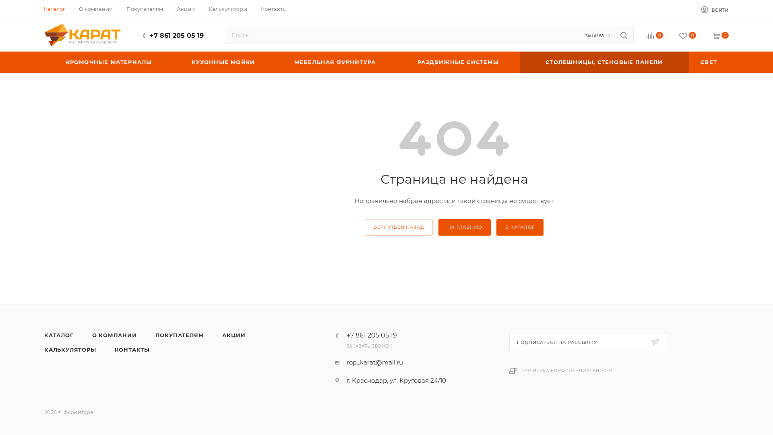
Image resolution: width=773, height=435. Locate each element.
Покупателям (179, 335)
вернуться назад (399, 227)
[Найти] (624, 35)
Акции (233, 335)
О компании (114, 335)
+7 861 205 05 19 (177, 35)
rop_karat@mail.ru (375, 362)
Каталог (59, 335)
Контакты (132, 349)
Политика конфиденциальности (567, 370)
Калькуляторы (70, 349)
